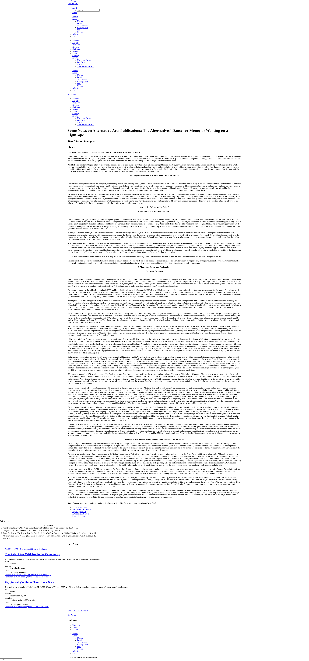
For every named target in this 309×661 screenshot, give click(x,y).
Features (75, 40)
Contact (80, 32)
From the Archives (79, 507)
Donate (75, 17)
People (79, 23)
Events (75, 58)
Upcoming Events (84, 60)
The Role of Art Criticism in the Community (32, 554)
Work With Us (82, 25)
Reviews (75, 47)
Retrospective (82, 28)
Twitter (75, 629)
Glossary (75, 56)
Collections (76, 49)
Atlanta (75, 51)
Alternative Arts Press (80, 514)
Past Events (81, 62)
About (74, 19)
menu (74, 13)
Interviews (76, 45)
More (28, 575)
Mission (80, 21)
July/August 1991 (79, 512)
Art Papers (72, 1)
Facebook (76, 625)
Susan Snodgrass (78, 516)
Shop (74, 36)
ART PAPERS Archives (81, 509)
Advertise (76, 34)
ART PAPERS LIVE (85, 67)
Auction (80, 64)
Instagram (76, 627)
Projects (75, 43)
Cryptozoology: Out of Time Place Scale (30, 582)
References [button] (4, 521)
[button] (232, 344)
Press (79, 30)
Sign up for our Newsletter (78, 611)
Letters (75, 53)
